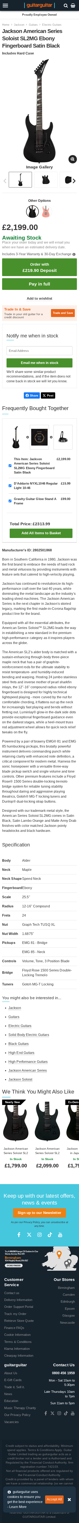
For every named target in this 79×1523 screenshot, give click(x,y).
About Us (10, 1373)
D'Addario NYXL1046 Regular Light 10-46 (36, 486)
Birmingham (66, 1287)
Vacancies (11, 1422)
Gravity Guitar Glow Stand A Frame (35, 501)
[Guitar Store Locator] (39, 1258)
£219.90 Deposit (40, 267)
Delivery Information (18, 1300)
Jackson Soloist (20, 1079)
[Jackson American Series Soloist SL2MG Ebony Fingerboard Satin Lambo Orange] (46, 212)
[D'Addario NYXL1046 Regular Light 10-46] (39, 437)
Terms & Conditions (18, 1342)
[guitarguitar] (39, 5)
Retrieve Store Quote (19, 1320)
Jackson (19, 24)
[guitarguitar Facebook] (19, 1234)
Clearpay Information (18, 1355)
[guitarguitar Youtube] (60, 1234)
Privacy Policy (32, 1222)
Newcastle (67, 1322)
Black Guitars (18, 1044)
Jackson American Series (27, 1070)
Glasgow (68, 1315)
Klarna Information (17, 1348)
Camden (69, 1294)
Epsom (70, 1308)
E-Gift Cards (13, 1380)
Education (11, 1401)
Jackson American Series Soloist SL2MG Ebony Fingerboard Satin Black (34, 465)
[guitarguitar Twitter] (29, 1234)
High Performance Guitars (28, 1061)
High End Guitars (21, 1052)
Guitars (33, 24)
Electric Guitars (52, 24)
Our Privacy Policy (17, 1415)
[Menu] (11, 5)
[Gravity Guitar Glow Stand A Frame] (63, 437)
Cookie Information (17, 1334)
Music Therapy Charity (20, 1408)
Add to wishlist (39, 299)
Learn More (18, 1507)
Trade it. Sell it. (14, 1387)
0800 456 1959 (63, 1373)
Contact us (11, 1293)
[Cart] (73, 5)
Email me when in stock (39, 363)
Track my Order (15, 1314)
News (8, 1394)
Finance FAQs (14, 1328)
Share (34, 395)
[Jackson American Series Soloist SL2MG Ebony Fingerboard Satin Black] (33, 212)
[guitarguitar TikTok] (50, 1234)
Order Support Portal (18, 1306)
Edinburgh (68, 1301)
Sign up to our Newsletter (39, 1213)
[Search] (66, 5)
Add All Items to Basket (41, 533)
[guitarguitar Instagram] (39, 1234)
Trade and (63, 312)
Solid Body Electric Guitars (28, 1035)
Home (5, 24)
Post (50, 395)
